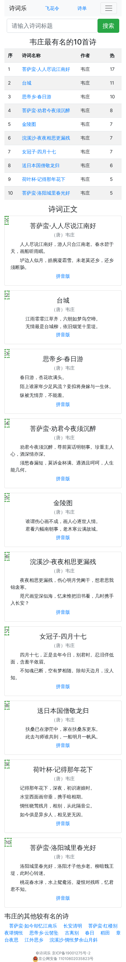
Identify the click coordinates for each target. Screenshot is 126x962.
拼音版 (63, 276)
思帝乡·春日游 (36, 97)
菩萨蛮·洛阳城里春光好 (46, 193)
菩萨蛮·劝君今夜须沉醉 (46, 110)
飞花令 (52, 8)
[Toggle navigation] (109, 8)
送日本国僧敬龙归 (40, 165)
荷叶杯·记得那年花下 (43, 179)
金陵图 (29, 124)
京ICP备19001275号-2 (71, 953)
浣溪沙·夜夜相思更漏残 (46, 138)
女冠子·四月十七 (39, 152)
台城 (26, 83)
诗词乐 (18, 8)
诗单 (82, 8)
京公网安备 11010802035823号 (65, 958)
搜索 (108, 25)
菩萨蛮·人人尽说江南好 (46, 69)
